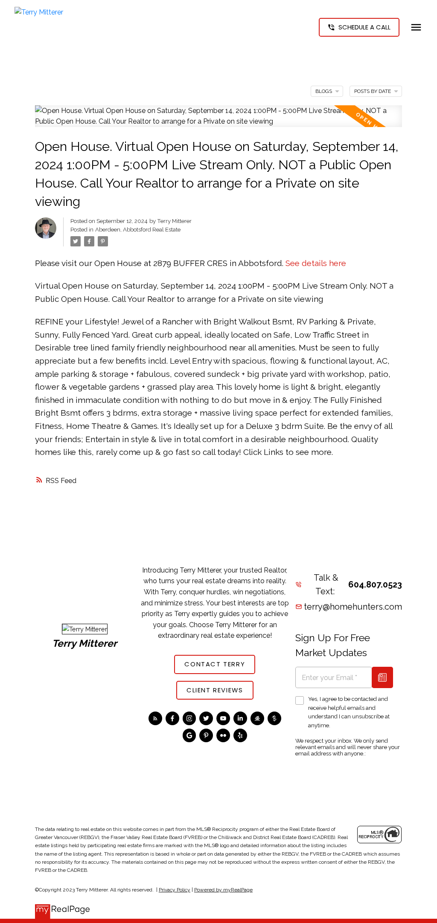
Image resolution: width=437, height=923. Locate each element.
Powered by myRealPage (223, 890)
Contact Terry (214, 664)
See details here (316, 263)
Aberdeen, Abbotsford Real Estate (138, 229)
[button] (359, 27)
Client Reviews (214, 690)
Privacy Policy (174, 890)
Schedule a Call (364, 27)
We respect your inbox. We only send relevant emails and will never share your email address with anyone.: (347, 747)
